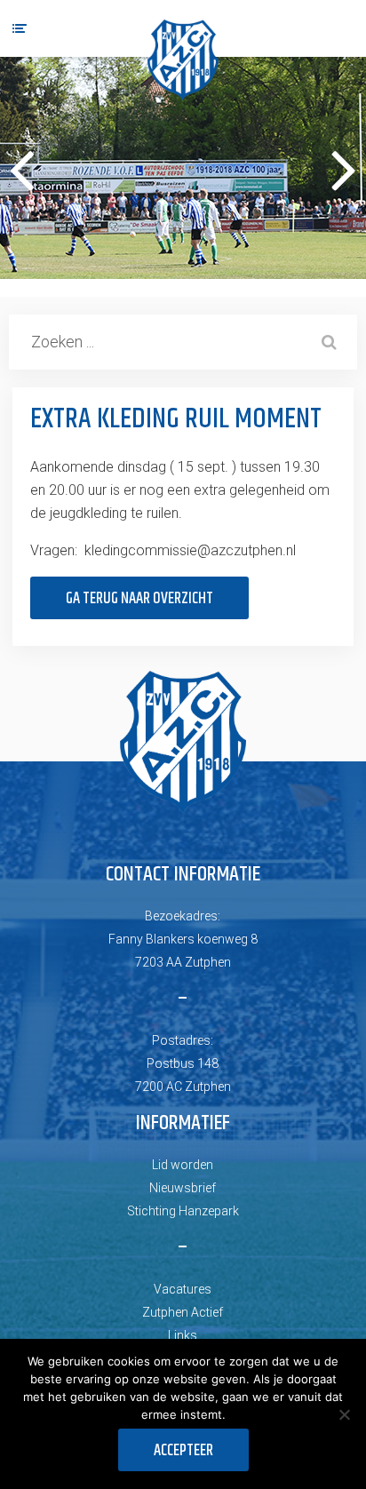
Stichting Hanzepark (183, 1211)
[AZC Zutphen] (183, 60)
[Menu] (19, 28)
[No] (344, 1414)
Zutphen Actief (182, 1312)
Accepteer (183, 1450)
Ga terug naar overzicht (139, 598)
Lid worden (182, 1165)
